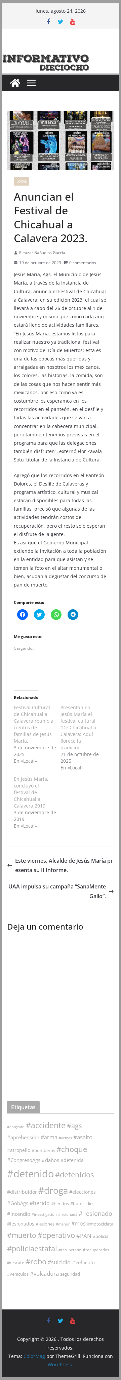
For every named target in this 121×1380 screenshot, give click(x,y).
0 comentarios (82, 263)
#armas (65, 1137)
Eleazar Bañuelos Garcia (42, 252)
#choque (71, 1149)
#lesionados (20, 1224)
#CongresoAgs (23, 1160)
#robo (36, 1261)
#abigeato (16, 1127)
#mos (78, 1223)
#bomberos (43, 1150)
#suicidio (59, 1262)
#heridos (60, 1203)
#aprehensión (23, 1137)
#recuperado (69, 1249)
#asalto (82, 1137)
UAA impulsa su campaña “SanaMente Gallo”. (57, 891)
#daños (50, 1160)
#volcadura (44, 1273)
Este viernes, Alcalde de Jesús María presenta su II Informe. (64, 865)
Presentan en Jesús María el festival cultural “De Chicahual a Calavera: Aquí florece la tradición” (78, 727)
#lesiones (45, 1224)
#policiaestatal (32, 1248)
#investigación (44, 1214)
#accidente (46, 1125)
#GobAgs (17, 1203)
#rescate (15, 1263)
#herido (40, 1203)
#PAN (83, 1236)
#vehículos (18, 1274)
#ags (74, 1125)
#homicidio (81, 1203)
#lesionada (67, 1214)
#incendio (18, 1213)
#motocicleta (100, 1224)
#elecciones (82, 1192)
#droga (53, 1190)
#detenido (30, 1173)
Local (21, 181)
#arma (49, 1137)
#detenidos (74, 1174)
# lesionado (95, 1213)
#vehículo (83, 1262)
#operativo (56, 1235)
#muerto (21, 1235)
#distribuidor (22, 1192)
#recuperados (96, 1250)
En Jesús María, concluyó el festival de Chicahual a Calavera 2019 (31, 792)
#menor (63, 1224)
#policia (100, 1236)
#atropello (18, 1150)
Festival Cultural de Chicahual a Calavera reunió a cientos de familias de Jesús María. (33, 724)
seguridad (70, 1274)
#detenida (72, 1160)
